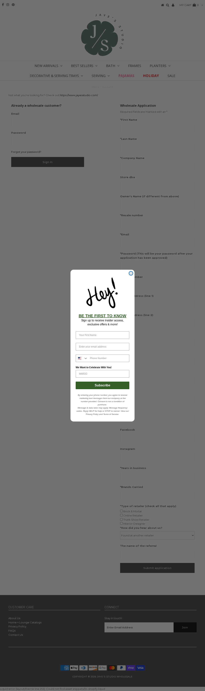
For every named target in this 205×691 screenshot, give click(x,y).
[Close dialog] (131, 273)
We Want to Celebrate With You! (94, 367)
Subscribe (102, 385)
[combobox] (82, 358)
